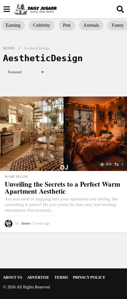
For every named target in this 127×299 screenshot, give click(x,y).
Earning (13, 25)
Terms (61, 277)
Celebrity (41, 25)
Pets (67, 25)
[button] (6, 9)
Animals (91, 25)
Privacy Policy (89, 277)
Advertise (38, 277)
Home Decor (16, 176)
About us (12, 277)
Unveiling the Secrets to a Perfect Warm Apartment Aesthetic (62, 187)
